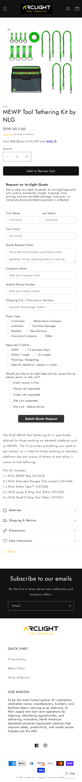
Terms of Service (19, 677)
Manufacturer (38, 331)
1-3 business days (38, 349)
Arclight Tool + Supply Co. (36, 777)
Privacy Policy (17, 659)
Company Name (16, 268)
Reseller (16, 331)
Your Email (13, 229)
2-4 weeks (44, 354)
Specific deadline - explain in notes (34, 364)
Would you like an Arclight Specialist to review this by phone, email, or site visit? (41, 375)
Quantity (8, 149)
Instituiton (17, 326)
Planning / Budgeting (25, 359)
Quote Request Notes (19, 245)
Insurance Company (24, 336)
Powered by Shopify (57, 777)
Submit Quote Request (41, 419)
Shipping (7, 134)
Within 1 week (20, 354)
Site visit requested (25, 400)
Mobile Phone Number (20, 284)
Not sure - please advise (28, 406)
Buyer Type (13, 316)
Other (49, 336)
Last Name (48, 213)
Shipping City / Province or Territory (30, 300)
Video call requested (26, 394)
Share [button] (11, 551)
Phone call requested (26, 388)
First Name (13, 213)
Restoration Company (47, 321)
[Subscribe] (69, 606)
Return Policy (16, 668)
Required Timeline (17, 345)
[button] (5, 8)
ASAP (15, 349)
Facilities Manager (44, 326)
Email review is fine (26, 382)
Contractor (18, 321)
